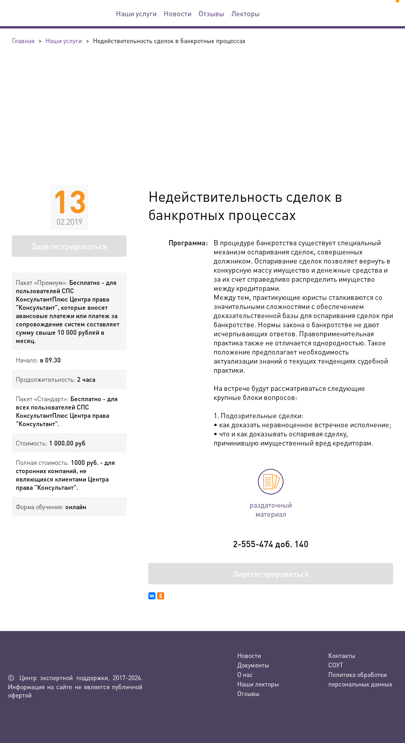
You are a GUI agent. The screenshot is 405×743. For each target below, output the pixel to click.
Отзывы (211, 13)
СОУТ (335, 665)
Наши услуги (136, 13)
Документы (253, 665)
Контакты (341, 655)
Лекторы (245, 13)
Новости (177, 13)
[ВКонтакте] (151, 595)
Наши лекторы (258, 684)
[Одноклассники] (160, 595)
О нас (245, 674)
